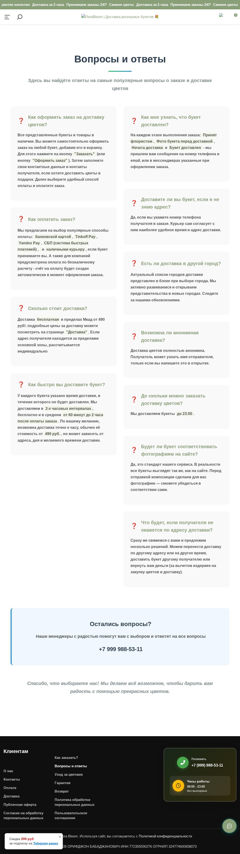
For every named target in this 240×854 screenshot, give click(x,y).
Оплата (10, 788)
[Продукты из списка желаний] (223, 17)
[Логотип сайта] (120, 16)
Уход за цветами (69, 774)
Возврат (62, 791)
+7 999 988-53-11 (120, 649)
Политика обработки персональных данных (74, 802)
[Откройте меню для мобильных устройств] (7, 17)
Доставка (11, 796)
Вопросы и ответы (71, 766)
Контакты (12, 779)
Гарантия (63, 783)
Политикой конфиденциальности (165, 836)
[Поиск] (19, 17)
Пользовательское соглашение (71, 815)
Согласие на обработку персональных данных (23, 815)
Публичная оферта (20, 805)
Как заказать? (66, 758)
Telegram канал (45, 843)
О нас (8, 771)
